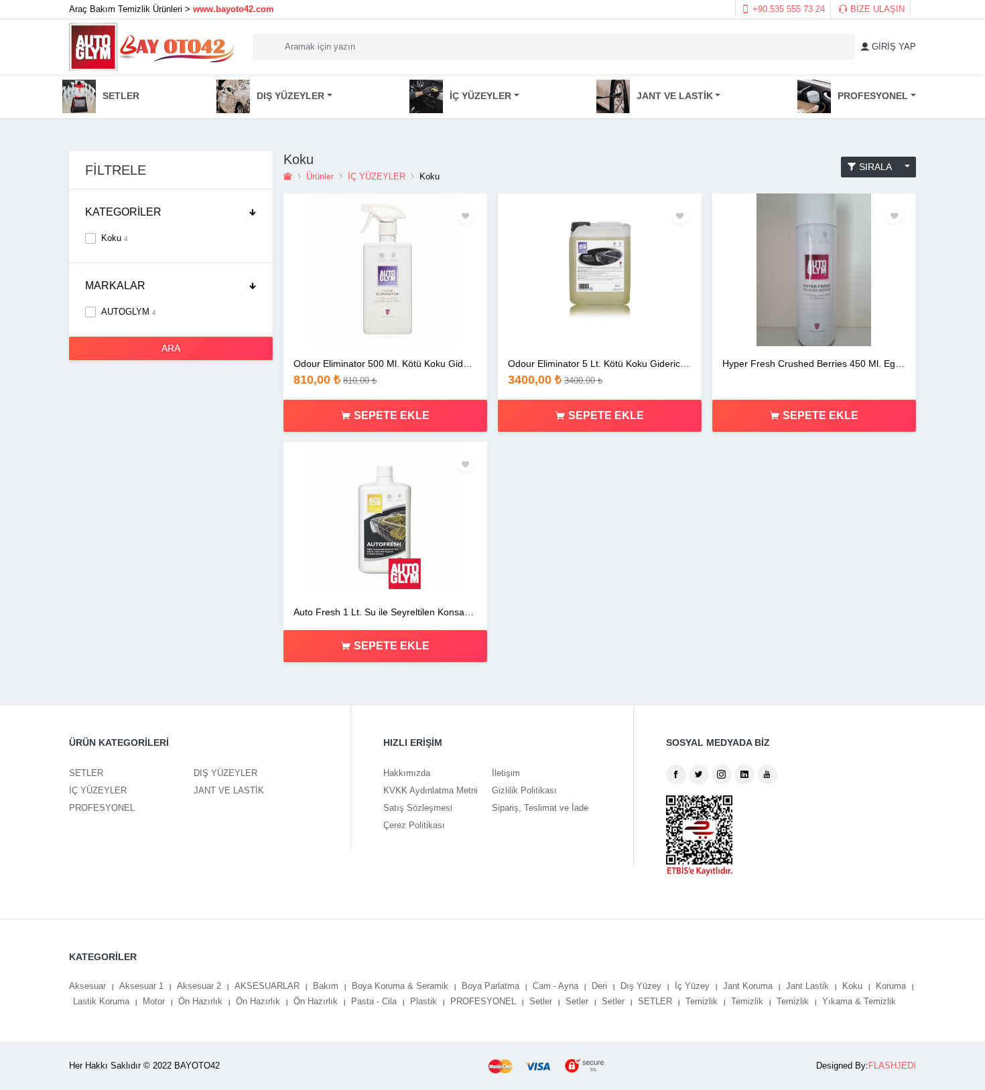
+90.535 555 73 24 (787, 9)
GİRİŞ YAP (892, 47)
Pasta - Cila (374, 1001)
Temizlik (701, 1001)
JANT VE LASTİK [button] (675, 95)
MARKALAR (115, 285)
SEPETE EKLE (395, 415)
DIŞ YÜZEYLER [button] (290, 95)
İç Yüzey (692, 986)
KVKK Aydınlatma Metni (430, 790)
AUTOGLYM (128, 312)
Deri (599, 986)
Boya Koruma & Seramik (400, 986)
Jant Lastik (807, 986)
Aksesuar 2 (199, 986)
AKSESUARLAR (267, 986)
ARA (170, 348)
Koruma (891, 986)
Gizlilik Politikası (524, 790)
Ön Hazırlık (200, 1001)
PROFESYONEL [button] (873, 95)
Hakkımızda (406, 773)
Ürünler (320, 176)
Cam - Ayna (555, 986)
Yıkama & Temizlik (859, 1001)
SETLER (121, 95)
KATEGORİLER (123, 212)
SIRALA (879, 166)
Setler (540, 1001)
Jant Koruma (748, 986)
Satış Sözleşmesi (417, 808)
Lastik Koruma (101, 1001)
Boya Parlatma (490, 986)
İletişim (506, 773)
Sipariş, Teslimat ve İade (540, 808)
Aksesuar (87, 986)
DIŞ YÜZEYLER (225, 773)
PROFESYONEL (102, 808)
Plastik (423, 1001)
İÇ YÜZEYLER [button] (480, 95)
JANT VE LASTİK (229, 790)
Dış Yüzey (640, 986)
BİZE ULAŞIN (876, 9)
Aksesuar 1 (141, 986)
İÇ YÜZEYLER (376, 176)
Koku (114, 238)
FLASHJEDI (892, 1066)
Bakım (325, 986)
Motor (154, 1001)
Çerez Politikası (414, 825)
